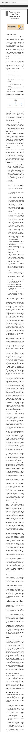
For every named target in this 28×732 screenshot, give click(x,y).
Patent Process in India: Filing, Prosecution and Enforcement (14, 15)
